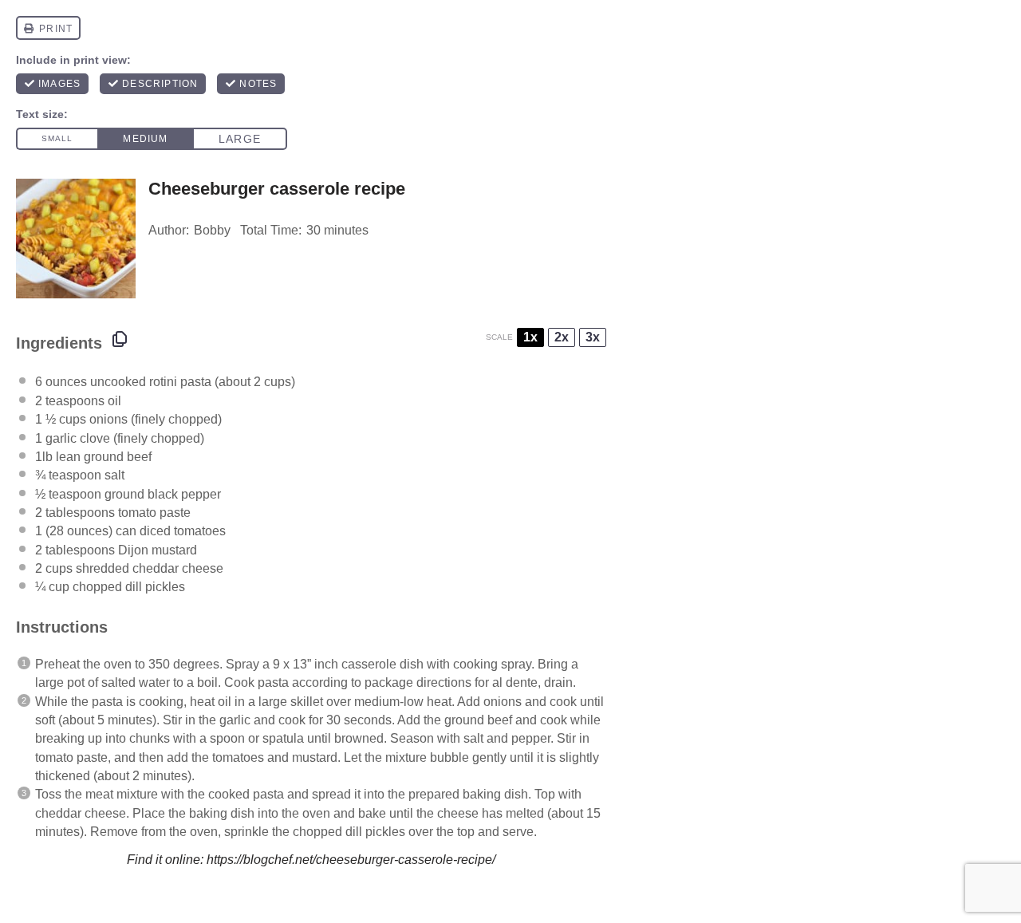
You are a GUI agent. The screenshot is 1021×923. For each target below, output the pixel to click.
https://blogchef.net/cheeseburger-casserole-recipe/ (351, 859)
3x (592, 337)
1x (530, 337)
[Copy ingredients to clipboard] (119, 339)
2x (561, 337)
